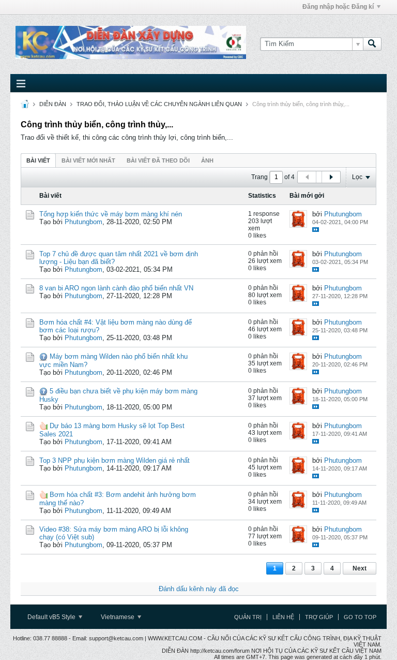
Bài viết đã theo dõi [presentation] (158, 160)
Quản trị (248, 617)
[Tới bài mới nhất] (315, 229)
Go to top (360, 617)
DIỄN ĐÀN (52, 104)
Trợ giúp (319, 617)
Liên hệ (283, 617)
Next (360, 568)
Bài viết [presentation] (38, 160)
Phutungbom (83, 222)
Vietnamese (118, 617)
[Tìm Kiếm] (372, 44)
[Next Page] (331, 177)
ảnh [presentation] (207, 160)
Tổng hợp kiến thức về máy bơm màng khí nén (110, 214)
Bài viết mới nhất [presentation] (88, 160)
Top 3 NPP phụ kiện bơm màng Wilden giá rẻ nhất (114, 460)
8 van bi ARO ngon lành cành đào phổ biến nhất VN (116, 288)
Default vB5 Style (52, 617)
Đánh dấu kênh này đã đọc (199, 589)
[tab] (38, 160)
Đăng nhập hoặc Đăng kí (338, 6)
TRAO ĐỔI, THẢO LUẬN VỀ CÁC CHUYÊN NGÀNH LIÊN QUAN (159, 104)
